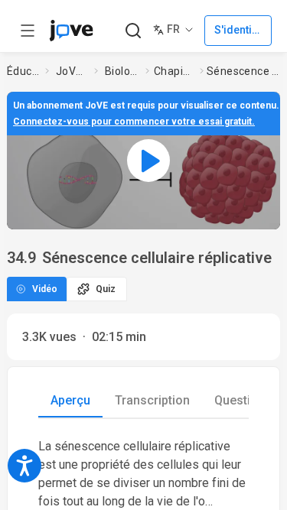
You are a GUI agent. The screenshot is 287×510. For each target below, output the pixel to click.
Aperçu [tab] (70, 400)
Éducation (23, 71)
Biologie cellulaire (122, 71)
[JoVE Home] (71, 30)
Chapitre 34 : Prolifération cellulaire (174, 71)
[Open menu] (27, 30)
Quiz (106, 289)
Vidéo (44, 289)
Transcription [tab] (152, 400)
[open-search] (133, 31)
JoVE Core (72, 71)
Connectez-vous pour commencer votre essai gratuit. (134, 121)
